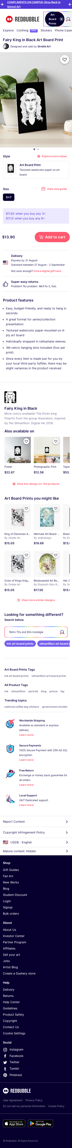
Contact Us (11, 1027)
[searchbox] (36, 632)
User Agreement (13, 1100)
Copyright (10, 1021)
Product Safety (13, 1014)
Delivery (8, 989)
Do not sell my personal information (24, 1106)
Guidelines (10, 1008)
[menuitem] (8, 30)
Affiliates (9, 948)
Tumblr (14, 1068)
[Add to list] (64, 59)
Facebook (16, 1056)
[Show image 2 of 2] (38, 149)
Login (7, 901)
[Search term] (68, 19)
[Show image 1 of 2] (34, 149)
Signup (8, 907)
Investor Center (14, 936)
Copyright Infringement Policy (24, 832)
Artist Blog (10, 967)
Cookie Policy (56, 1106)
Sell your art (11, 954)
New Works (11, 882)
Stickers (46, 30)
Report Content (14, 821)
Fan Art (8, 876)
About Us (9, 930)
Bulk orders (11, 913)
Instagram (16, 1049)
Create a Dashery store (19, 973)
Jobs (6, 961)
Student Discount (15, 895)
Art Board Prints (15, 669)
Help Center (11, 1002)
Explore (8, 30)
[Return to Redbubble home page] (22, 19)
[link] (20, 643)
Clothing (26, 30)
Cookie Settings (14, 1033)
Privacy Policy (33, 1100)
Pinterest (16, 1075)
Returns (8, 996)
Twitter (14, 1062)
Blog (6, 888)
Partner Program (14, 942)
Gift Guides (11, 870)
